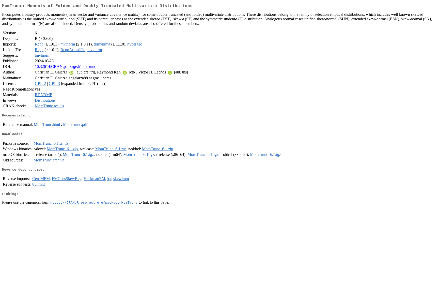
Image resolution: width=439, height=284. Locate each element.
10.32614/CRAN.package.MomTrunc (65, 66)
